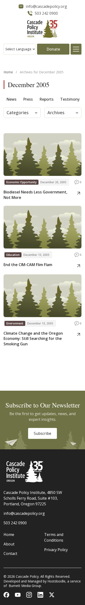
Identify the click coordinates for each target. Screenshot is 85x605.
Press (28, 99)
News (11, 99)
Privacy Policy (56, 549)
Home (8, 72)
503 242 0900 (15, 522)
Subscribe (42, 433)
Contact (10, 553)
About (9, 544)
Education (13, 255)
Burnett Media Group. (25, 585)
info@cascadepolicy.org (24, 513)
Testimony (70, 99)
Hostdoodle (56, 581)
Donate (53, 49)
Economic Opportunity (21, 182)
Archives (55, 112)
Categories (18, 112)
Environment (14, 323)
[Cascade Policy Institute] (42, 29)
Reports (46, 99)
